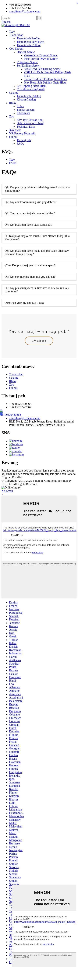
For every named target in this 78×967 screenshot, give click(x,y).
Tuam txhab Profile (28, 38)
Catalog (13, 92)
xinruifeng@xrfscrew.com (24, 418)
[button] (39, 341)
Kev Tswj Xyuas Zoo (30, 119)
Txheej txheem (25, 109)
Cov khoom (16, 48)
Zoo (11, 116)
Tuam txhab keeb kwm (30, 41)
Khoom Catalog (26, 99)
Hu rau (13, 136)
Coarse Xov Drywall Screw (41, 55)
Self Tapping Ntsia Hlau (31, 85)
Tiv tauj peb (24, 140)
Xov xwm (15, 130)
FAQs (20, 143)
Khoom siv (23, 113)
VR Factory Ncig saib (22, 133)
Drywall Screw (26, 52)
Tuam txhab (16, 35)
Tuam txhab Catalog (29, 96)
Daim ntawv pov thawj (30, 123)
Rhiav (12, 102)
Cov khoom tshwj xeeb (30, 89)
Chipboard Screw (27, 62)
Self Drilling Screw (28, 65)
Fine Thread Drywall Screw (41, 58)
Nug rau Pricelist (12, 477)
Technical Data (26, 126)
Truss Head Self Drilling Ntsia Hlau (45, 79)
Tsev (12, 31)
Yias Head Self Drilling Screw (42, 69)
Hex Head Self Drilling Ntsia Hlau (45, 82)
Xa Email (7, 490)
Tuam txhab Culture (29, 45)
